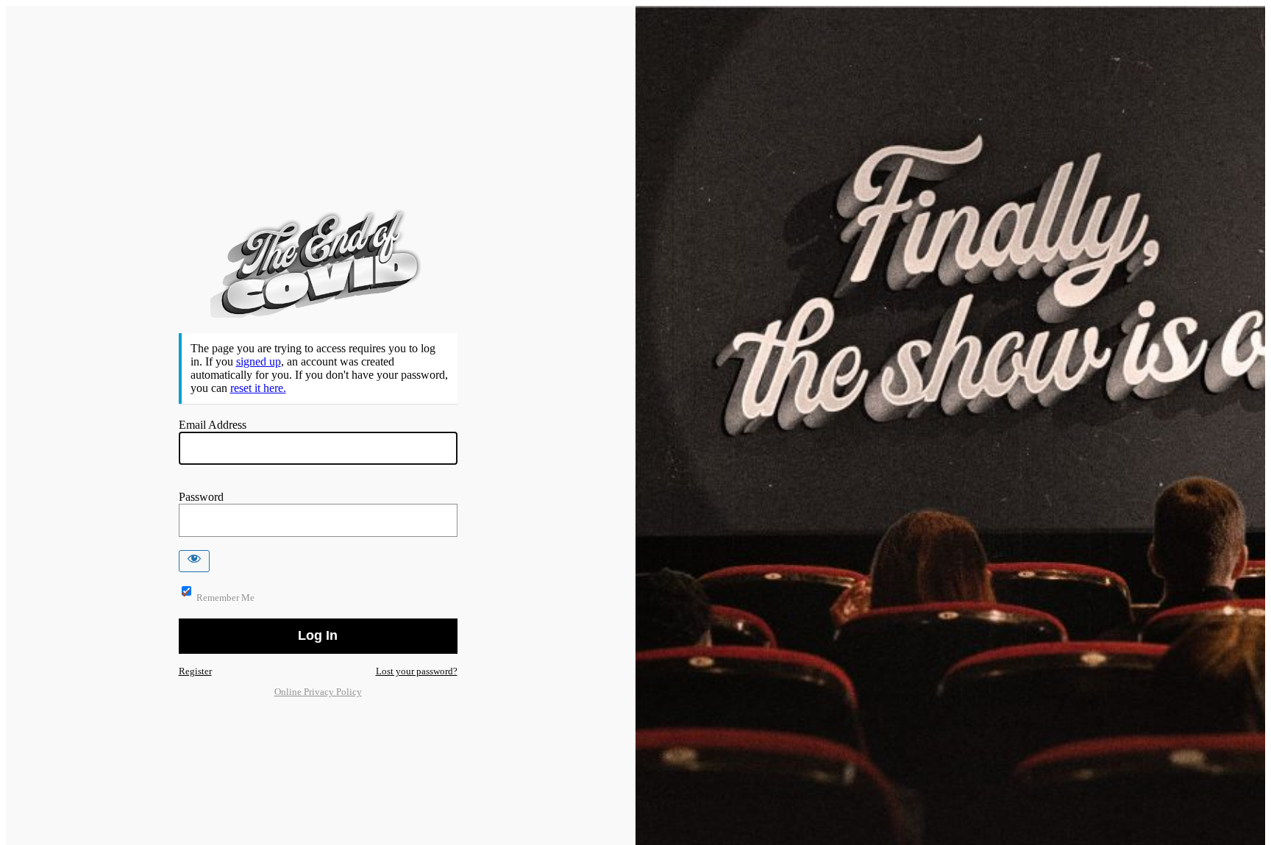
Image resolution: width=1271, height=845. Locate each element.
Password (201, 497)
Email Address (212, 424)
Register (195, 671)
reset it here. (258, 388)
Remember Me (225, 597)
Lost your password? (417, 671)
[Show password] (194, 561)
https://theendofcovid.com (318, 264)
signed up (258, 361)
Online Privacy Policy (318, 691)
